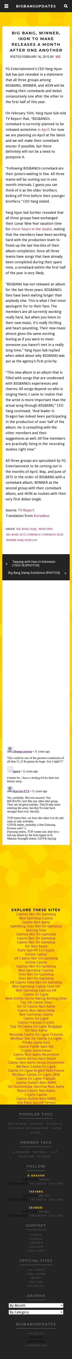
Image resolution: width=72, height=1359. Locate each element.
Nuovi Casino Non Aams (36, 1090)
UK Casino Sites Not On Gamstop (36, 982)
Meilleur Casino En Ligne (36, 1066)
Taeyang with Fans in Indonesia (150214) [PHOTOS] (33, 563)
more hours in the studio (32, 229)
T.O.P (53, 1152)
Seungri (44, 1156)
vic (58, 57)
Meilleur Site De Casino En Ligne (36, 1038)
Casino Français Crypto (36, 1022)
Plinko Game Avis (36, 1042)
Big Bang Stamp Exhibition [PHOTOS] (34, 573)
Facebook (38, 1183)
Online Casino (36, 954)
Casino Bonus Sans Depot (36, 1058)
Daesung (26, 1156)
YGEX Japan (36, 1273)
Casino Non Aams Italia (36, 1010)
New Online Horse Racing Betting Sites (36, 998)
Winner (11, 540)
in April (43, 130)
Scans (35, 1132)
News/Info (45, 529)
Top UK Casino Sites (36, 1002)
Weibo (44, 1179)
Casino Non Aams (36, 922)
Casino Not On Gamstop (36, 938)
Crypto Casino (36, 1095)
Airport (37, 1123)
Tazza (57, 1128)
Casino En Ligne (36, 994)
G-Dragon (20, 1152)
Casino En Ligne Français (36, 1078)
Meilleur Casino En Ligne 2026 (36, 1074)
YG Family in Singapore (28, 1128)
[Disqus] (36, 690)
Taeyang (39, 1152)
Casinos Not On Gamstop (36, 914)
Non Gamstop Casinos (36, 970)
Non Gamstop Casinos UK (36, 990)
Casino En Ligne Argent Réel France (36, 1070)
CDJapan (36, 1242)
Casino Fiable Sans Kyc (36, 1046)
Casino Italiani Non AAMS (36, 1082)
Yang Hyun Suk (27, 540)
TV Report (26, 510)
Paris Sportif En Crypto (36, 950)
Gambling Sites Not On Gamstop (36, 926)
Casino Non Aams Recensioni (36, 1054)
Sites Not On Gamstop (36, 974)
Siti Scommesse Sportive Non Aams (36, 1086)
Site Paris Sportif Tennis (36, 1103)
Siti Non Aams (36, 946)
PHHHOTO (54, 1123)
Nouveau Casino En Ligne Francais (36, 1034)
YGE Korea (36, 1269)
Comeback (48, 534)
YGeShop (36, 1246)
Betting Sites (36, 930)
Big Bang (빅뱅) (26, 529)
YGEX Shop (36, 1250)
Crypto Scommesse (36, 1050)
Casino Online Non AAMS (36, 1099)
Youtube (56, 1183)
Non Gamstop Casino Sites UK (36, 986)
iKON (60, 534)
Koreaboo (42, 516)
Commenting (36, 1345)
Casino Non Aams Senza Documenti (36, 1062)
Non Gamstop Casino (36, 918)
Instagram (17, 1123)
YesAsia (36, 1238)
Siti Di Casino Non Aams (36, 1006)
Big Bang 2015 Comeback (23, 534)
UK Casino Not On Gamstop (36, 958)
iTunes (36, 1234)
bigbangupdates (36, 6)
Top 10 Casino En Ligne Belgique (36, 1026)
